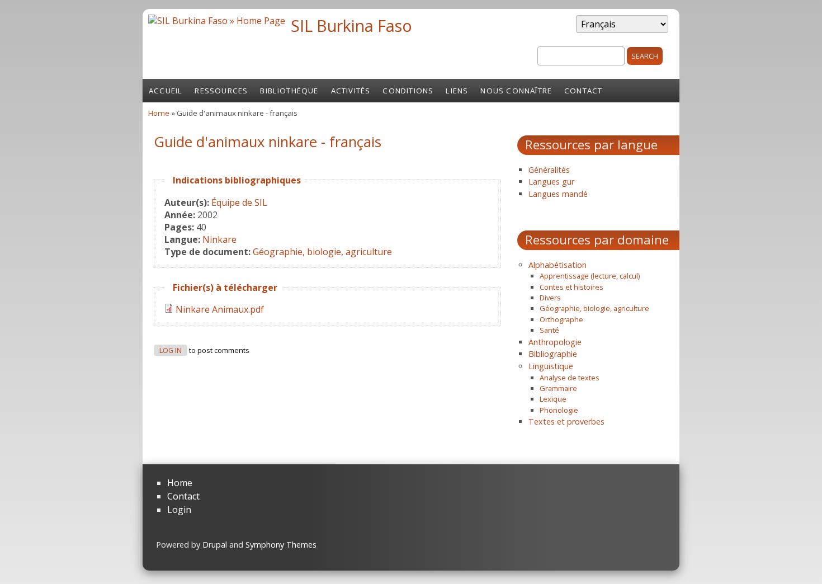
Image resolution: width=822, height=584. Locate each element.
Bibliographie (552, 353)
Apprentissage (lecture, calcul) (590, 276)
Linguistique (550, 366)
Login (179, 509)
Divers (550, 298)
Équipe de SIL (239, 202)
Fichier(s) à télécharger (225, 287)
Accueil (165, 91)
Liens (457, 91)
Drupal (214, 544)
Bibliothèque (289, 91)
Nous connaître (516, 91)
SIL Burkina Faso (351, 25)
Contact (583, 91)
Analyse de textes (569, 378)
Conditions (407, 91)
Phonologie (559, 410)
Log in (170, 350)
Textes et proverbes (566, 421)
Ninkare (219, 239)
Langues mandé (558, 194)
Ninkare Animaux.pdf (220, 309)
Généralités (549, 169)
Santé (549, 330)
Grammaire (558, 388)
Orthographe (561, 319)
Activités (351, 91)
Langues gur (551, 181)
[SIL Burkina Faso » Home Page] (216, 21)
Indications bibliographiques (237, 180)
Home (158, 113)
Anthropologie (555, 342)
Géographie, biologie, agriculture (322, 252)
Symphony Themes (280, 544)
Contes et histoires (571, 287)
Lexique (553, 399)
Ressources (221, 91)
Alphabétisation (557, 265)
